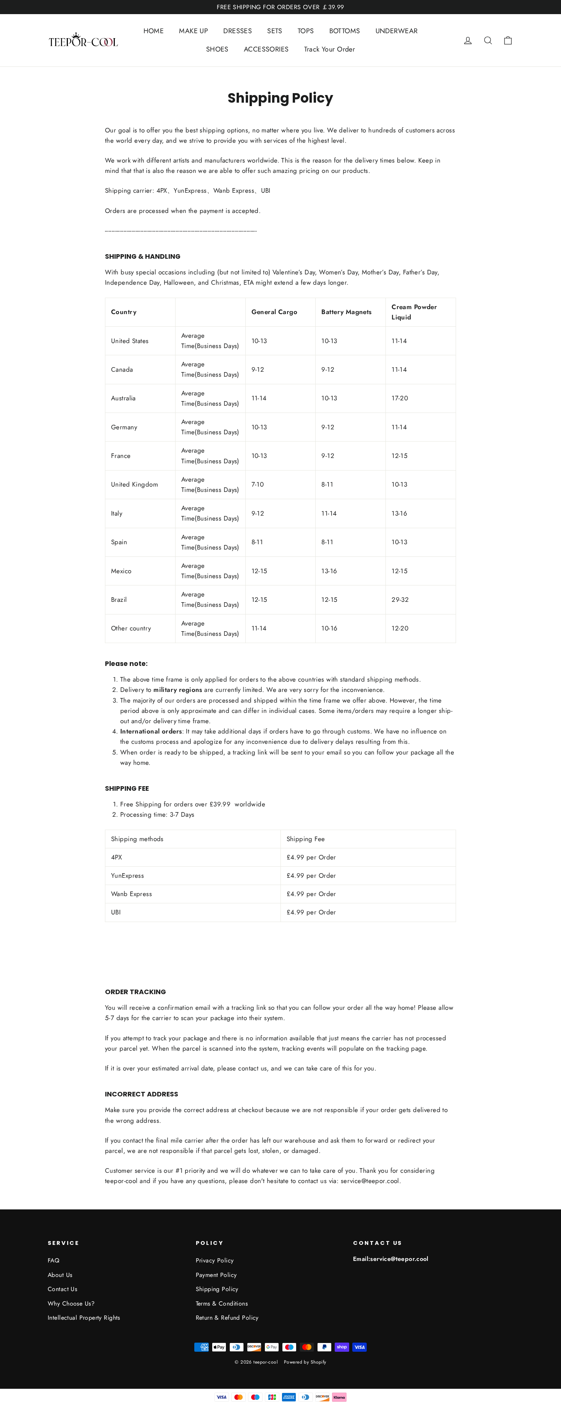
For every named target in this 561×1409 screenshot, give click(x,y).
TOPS (306, 31)
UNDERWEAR (397, 31)
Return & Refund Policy (227, 1317)
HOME (153, 31)
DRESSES (237, 31)
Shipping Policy (217, 1289)
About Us (60, 1274)
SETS (274, 31)
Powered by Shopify (305, 1362)
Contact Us (62, 1289)
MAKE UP (193, 31)
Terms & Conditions (222, 1303)
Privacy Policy (215, 1260)
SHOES (217, 49)
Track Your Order (329, 49)
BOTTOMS (344, 31)
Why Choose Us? (71, 1303)
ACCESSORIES (266, 49)
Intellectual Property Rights (84, 1317)
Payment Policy (216, 1274)
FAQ (53, 1260)
